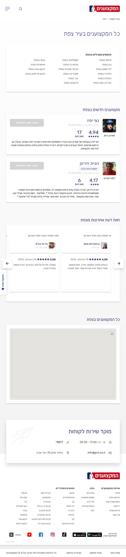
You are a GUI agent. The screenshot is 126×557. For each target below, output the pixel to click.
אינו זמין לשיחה (27, 122)
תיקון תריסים (21, 523)
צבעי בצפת (39, 60)
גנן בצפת (106, 64)
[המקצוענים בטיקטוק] (64, 535)
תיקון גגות (23, 519)
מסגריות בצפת (70, 73)
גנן (73, 501)
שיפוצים (23, 515)
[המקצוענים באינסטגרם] (53, 535)
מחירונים (90, 493)
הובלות (71, 515)
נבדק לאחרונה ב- (83, 125)
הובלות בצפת (104, 78)
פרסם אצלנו (114, 510)
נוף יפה (93, 120)
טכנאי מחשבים (44, 515)
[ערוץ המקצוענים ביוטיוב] (30, 535)
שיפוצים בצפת (38, 64)
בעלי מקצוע (115, 19)
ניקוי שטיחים (21, 506)
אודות (117, 493)
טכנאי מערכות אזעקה (41, 519)
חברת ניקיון (46, 493)
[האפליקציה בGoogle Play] (94, 535)
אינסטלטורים (68, 497)
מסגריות (23, 497)
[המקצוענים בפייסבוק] (41, 535)
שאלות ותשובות (87, 497)
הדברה (71, 510)
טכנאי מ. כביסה (44, 506)
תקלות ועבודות (88, 506)
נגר (25, 501)
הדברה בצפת (104, 73)
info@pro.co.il (96, 452)
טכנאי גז (47, 501)
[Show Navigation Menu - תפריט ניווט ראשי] (8, 8)
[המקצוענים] (104, 9)
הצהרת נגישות (73, 552)
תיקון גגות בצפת (36, 69)
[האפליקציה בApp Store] (79, 535)
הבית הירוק (89, 163)
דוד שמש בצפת (103, 69)
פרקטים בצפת (71, 82)
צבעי (25, 510)
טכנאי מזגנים (45, 510)
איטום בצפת (105, 60)
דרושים (117, 506)
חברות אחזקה (68, 523)
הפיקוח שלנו (114, 497)
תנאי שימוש (96, 552)
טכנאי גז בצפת (70, 64)
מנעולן (24, 493)
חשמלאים (46, 497)
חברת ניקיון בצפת (102, 82)
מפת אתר (115, 552)
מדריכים (90, 501)
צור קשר (116, 515)
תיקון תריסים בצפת (35, 73)
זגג (73, 519)
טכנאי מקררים (44, 523)
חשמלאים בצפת (70, 60)
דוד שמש (70, 506)
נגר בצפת (73, 78)
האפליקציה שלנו (113, 501)
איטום (71, 493)
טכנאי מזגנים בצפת (68, 69)
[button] (15, 535)
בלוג (92, 510)
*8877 (59, 442)
